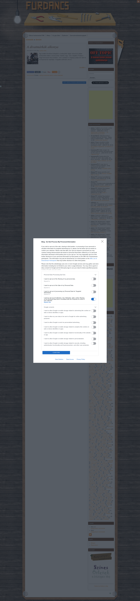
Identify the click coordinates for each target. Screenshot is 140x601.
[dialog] (70, 300)
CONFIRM (56, 352)
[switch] (93, 279)
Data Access (70, 359)
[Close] (103, 242)
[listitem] (70, 275)
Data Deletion (59, 359)
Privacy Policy (81, 359)
